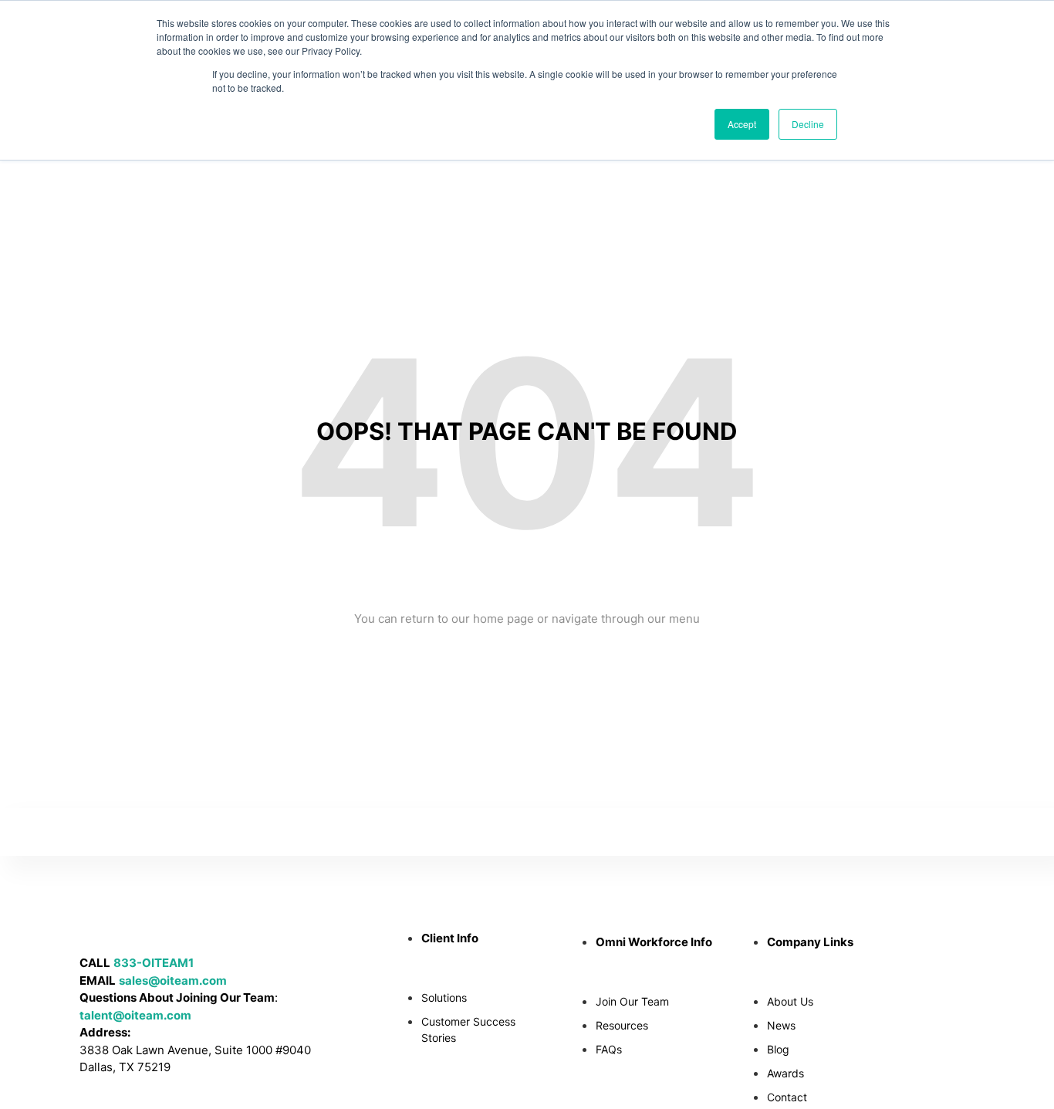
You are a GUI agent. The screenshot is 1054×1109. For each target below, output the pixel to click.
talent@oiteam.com (135, 1015)
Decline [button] (808, 123)
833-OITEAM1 (153, 962)
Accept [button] (742, 123)
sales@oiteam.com (173, 980)
